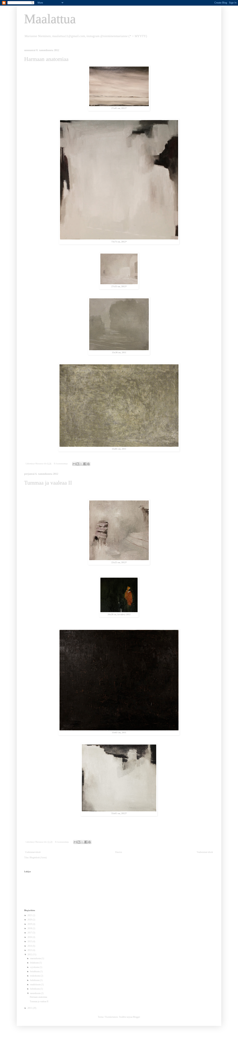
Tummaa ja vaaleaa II (48, 483)
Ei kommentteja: (61, 463)
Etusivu (118, 852)
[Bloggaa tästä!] (78, 464)
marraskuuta (35, 958)
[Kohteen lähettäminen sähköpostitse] (74, 464)
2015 (30, 941)
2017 (30, 932)
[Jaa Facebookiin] (85, 464)
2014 (30, 946)
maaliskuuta (35, 984)
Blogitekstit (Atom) (38, 857)
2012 (30, 954)
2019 (30, 924)
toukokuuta (35, 975)
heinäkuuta (35, 971)
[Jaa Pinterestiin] (88, 464)
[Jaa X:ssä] (81, 464)
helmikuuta (35, 988)
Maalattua (50, 19)
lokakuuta (34, 962)
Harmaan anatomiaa (46, 59)
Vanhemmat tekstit (205, 852)
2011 (30, 1008)
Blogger (136, 1017)
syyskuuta (35, 967)
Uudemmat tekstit (33, 852)
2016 (30, 937)
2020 (30, 919)
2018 (30, 928)
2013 (30, 950)
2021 (30, 915)
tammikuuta (35, 993)
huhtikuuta (35, 980)
